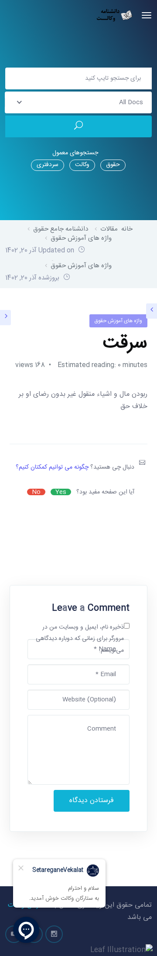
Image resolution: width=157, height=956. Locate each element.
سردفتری (47, 165)
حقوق (113, 165)
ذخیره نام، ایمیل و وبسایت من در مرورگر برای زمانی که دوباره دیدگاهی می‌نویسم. (80, 639)
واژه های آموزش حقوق (118, 320)
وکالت (82, 165)
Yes (60, 492)
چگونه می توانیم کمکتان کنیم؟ (52, 467)
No (36, 492)
